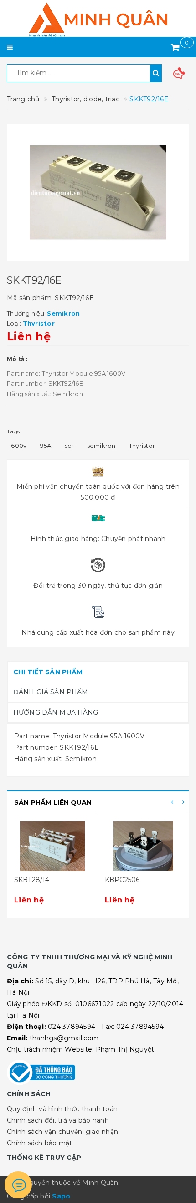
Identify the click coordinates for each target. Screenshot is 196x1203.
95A (46, 445)
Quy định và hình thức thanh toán (62, 1109)
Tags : (15, 431)
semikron (101, 445)
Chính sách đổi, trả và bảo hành (58, 1120)
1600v (17, 445)
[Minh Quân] (98, 19)
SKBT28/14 (31, 880)
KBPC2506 (122, 880)
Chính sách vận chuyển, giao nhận (62, 1132)
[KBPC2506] (143, 846)
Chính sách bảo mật (39, 1143)
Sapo (61, 1196)
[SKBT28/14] (52, 846)
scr (69, 445)
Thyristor (142, 445)
